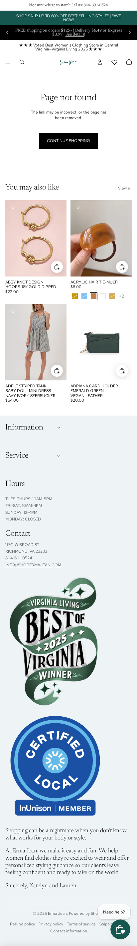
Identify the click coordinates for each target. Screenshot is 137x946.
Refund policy (22, 924)
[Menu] (7, 62)
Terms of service (81, 924)
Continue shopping (68, 140)
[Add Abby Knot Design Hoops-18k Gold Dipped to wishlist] (13, 207)
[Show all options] (121, 296)
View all (125, 188)
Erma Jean (57, 913)
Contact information (68, 931)
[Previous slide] (7, 32)
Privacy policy (51, 924)
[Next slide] (129, 32)
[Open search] (22, 62)
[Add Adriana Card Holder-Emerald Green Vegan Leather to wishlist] (78, 311)
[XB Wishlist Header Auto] (114, 62)
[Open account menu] (99, 62)
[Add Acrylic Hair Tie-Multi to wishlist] (78, 207)
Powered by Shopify (86, 913)
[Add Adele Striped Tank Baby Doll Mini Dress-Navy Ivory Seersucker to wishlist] (13, 311)
